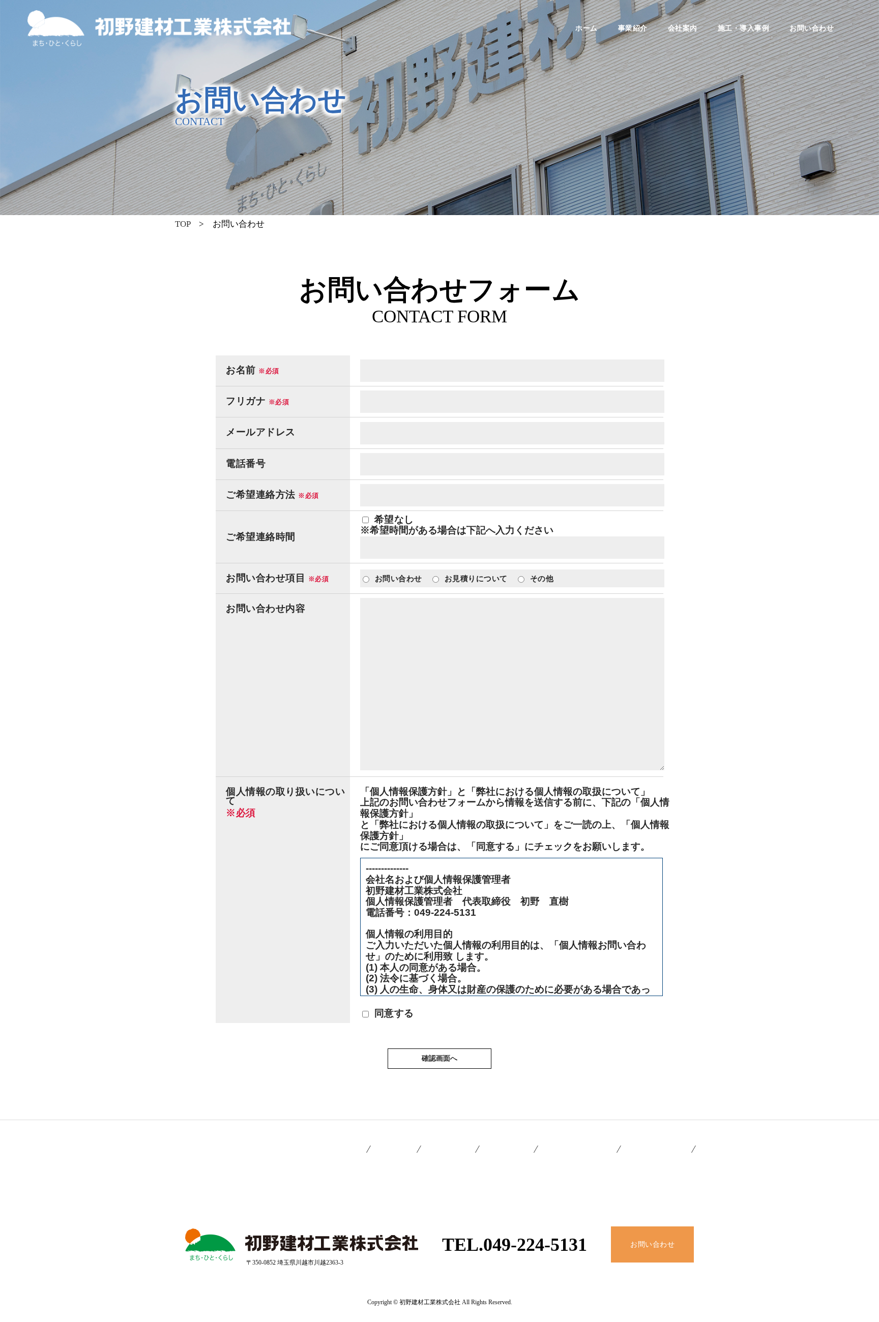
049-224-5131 (535, 1245)
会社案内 (682, 28)
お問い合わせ (811, 28)
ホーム (586, 28)
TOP (182, 224)
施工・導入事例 (744, 28)
